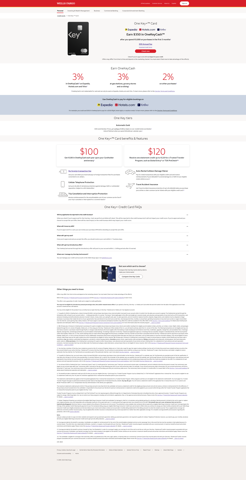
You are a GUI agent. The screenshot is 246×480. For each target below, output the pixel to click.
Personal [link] (60, 11)
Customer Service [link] (157, 3)
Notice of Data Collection (116, 450)
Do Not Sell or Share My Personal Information (92, 450)
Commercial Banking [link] (111, 11)
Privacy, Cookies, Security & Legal (66, 450)
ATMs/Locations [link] (145, 3)
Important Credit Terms (145, 47)
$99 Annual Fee (145, 44)
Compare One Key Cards (131, 277)
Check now (146, 51)
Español (174, 3)
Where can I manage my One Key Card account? (122, 254)
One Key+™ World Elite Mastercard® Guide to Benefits (109, 297)
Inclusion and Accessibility (64, 453)
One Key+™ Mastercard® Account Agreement (76, 297)
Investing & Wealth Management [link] (79, 11)
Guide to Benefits (74, 411)
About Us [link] (166, 3)
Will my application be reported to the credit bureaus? (122, 214)
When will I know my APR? (122, 226)
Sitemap (157, 450)
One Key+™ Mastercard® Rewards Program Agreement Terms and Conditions (100, 322)
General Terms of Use (133, 450)
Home (77, 453)
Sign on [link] (184, 3)
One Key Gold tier (124, 352)
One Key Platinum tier (146, 361)
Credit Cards (61, 16)
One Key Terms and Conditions (165, 91)
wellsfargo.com (107, 258)
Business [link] (97, 11)
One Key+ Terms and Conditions (161, 320)
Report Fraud (146, 450)
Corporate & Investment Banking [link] (133, 11)
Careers (180, 450)
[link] (66, 3)
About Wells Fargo (168, 450)
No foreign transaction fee (79, 171)
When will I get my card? (122, 235)
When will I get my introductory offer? (122, 244)
